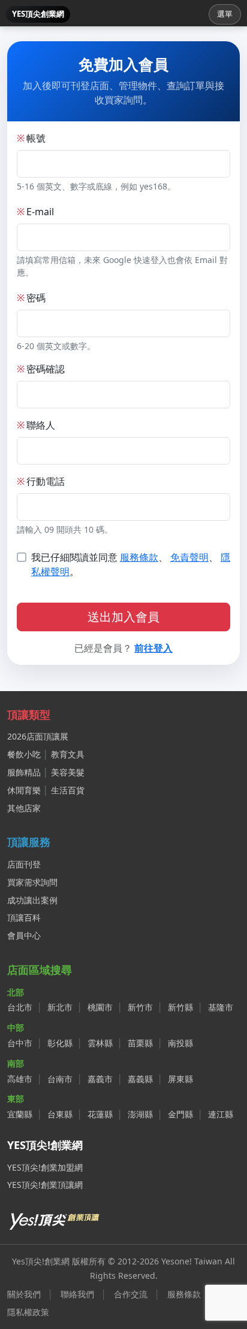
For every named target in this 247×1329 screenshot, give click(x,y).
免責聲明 (189, 557)
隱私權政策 (28, 1312)
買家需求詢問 (32, 882)
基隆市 (220, 1007)
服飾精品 (24, 772)
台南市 (60, 1078)
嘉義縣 (140, 1078)
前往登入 (153, 648)
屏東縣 (180, 1078)
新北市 (60, 1007)
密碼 (31, 297)
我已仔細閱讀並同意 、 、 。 (130, 564)
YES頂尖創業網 (38, 13)
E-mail (35, 211)
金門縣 (180, 1114)
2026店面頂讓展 (37, 736)
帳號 (31, 138)
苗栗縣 (140, 1043)
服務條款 (139, 557)
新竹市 (140, 1007)
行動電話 (41, 481)
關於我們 (24, 1294)
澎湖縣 (140, 1114)
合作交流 (130, 1294)
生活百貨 (68, 790)
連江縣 (220, 1114)
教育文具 (68, 754)
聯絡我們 (77, 1294)
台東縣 (60, 1114)
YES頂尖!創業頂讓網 (45, 1184)
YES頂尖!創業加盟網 (45, 1167)
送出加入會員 (123, 617)
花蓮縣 (100, 1114)
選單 (225, 13)
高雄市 (19, 1078)
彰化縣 (60, 1043)
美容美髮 (68, 772)
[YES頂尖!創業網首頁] (55, 1218)
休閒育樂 (24, 790)
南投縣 (180, 1043)
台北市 (19, 1007)
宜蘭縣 (19, 1114)
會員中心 (24, 935)
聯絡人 (36, 425)
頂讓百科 (24, 917)
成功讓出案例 (32, 900)
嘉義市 (100, 1078)
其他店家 (24, 808)
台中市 (19, 1043)
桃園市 (100, 1007)
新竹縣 (180, 1007)
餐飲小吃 (24, 754)
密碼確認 (41, 368)
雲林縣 (100, 1043)
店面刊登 (24, 864)
